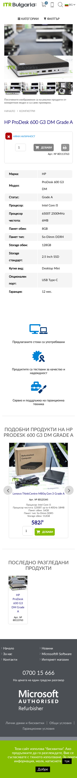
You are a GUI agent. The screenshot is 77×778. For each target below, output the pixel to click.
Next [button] (69, 490)
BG (70, 4)
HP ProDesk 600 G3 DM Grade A (18, 603)
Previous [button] (8, 490)
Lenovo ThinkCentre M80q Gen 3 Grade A (39, 493)
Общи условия (60, 723)
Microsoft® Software (57, 654)
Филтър (52, 18)
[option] (38, 490)
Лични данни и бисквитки (25, 723)
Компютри (27, 111)
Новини (47, 648)
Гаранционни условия (38, 728)
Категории (29, 18)
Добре (43, 769)
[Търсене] (60, 5)
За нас (7, 654)
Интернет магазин (55, 659)
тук (67, 761)
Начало (9, 111)
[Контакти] (52, 5)
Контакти (10, 659)
